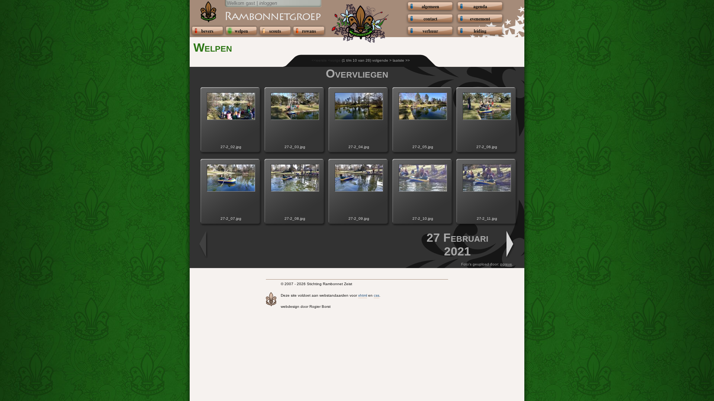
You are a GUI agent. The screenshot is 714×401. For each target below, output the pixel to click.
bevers (207, 31)
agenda (480, 6)
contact (430, 19)
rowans (309, 31)
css (376, 295)
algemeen (430, 6)
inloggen (268, 3)
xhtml (362, 295)
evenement (480, 19)
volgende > (382, 60)
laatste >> (401, 60)
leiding (480, 31)
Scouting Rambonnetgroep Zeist (255, 15)
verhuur (430, 31)
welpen (241, 31)
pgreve (506, 264)
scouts (275, 31)
